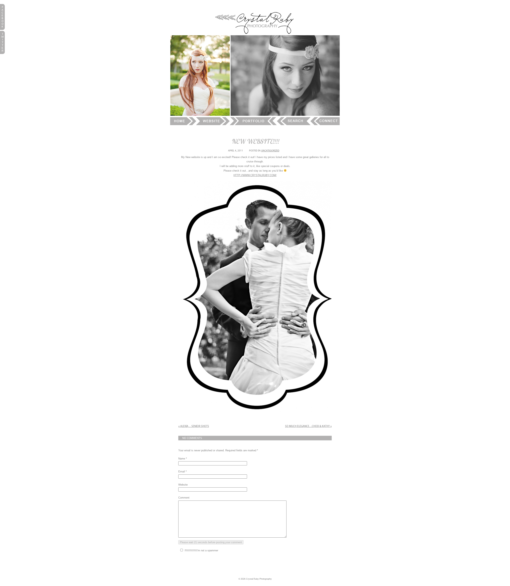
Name (181, 458)
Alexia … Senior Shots (193, 426)
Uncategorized (270, 150)
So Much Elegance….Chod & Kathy (308, 426)
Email (181, 471)
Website (183, 484)
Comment (183, 497)
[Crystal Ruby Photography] (255, 34)
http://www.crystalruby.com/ (255, 175)
